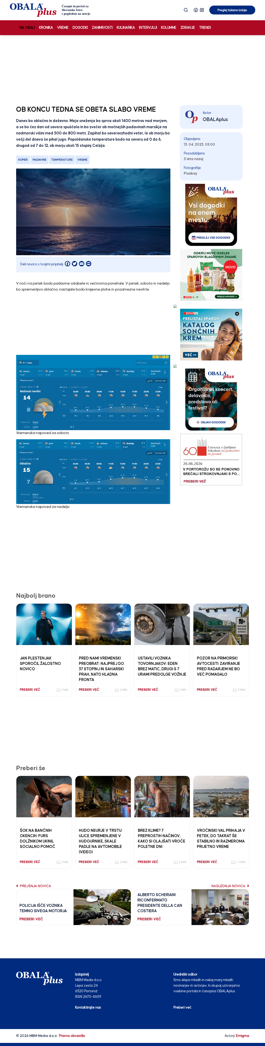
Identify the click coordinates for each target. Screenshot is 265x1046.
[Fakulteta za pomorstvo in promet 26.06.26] (211, 459)
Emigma (242, 1036)
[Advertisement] (132, 69)
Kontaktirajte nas (88, 1007)
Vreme (63, 28)
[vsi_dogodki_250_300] (211, 214)
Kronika (46, 28)
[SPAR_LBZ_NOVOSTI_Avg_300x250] (211, 274)
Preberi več (182, 1007)
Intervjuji (148, 28)
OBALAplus (215, 119)
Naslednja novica (228, 886)
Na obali (27, 28)
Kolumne (168, 28)
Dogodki (80, 28)
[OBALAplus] (50, 10)
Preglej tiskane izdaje (232, 10)
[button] (195, 10)
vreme (82, 159)
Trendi (205, 28)
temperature (62, 159)
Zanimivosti (102, 28)
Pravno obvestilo (72, 1036)
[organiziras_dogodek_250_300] (211, 399)
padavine (39, 159)
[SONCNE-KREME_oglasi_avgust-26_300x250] (211, 334)
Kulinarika (126, 28)
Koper (23, 159)
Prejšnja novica (35, 886)
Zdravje (188, 28)
